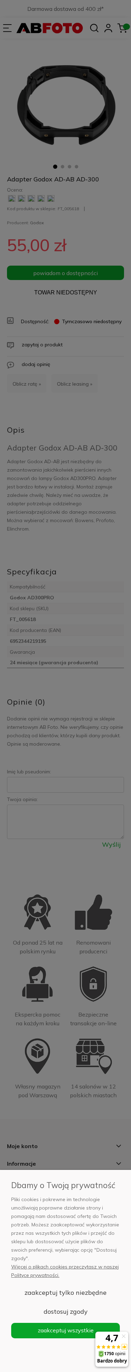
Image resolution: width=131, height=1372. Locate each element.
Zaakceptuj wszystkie (66, 1330)
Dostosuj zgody (66, 1311)
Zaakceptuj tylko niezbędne (65, 1292)
